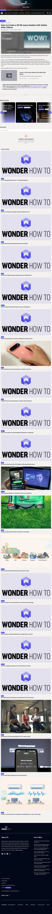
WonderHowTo (3, 10)
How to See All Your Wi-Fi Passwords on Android (41, 841)
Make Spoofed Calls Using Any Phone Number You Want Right (42, 870)
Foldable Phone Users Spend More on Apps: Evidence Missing (16, 401)
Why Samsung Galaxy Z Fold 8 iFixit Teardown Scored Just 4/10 (16, 338)
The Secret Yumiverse (36, 13)
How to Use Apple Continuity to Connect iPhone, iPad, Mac (16, 666)
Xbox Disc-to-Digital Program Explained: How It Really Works (16, 275)
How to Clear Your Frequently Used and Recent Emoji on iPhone (41, 866)
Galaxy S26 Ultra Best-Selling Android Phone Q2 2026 (14, 243)
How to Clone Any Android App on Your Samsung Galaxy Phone (41, 848)
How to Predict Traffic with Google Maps (41, 856)
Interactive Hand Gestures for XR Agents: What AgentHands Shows (18, 464)
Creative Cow (4, 59)
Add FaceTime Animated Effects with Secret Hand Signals (42, 859)
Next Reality (16, 10)
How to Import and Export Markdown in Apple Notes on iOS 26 (17, 634)
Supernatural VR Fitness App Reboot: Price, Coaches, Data (15, 736)
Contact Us (4, 883)
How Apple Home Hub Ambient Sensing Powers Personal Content (17, 697)
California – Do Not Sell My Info (8, 885)
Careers (6, 887)
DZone (48, 904)
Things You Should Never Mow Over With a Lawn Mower (15, 532)
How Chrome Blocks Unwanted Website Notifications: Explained (17, 432)
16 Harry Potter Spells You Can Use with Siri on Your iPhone (41, 852)
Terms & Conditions (6, 878)
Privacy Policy (4, 880)
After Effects (26, 7)
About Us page (19, 850)
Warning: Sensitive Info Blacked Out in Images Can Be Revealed (41, 873)
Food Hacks (21, 13)
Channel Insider (41, 904)
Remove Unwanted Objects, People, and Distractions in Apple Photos (41, 845)
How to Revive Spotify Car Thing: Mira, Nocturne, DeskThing (16, 493)
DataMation (33, 904)
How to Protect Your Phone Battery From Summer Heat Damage (17, 602)
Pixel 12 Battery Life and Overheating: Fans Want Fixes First (16, 369)
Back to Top (5, 895)
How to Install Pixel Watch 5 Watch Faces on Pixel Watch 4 (15, 307)
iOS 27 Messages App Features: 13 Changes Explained (14, 180)
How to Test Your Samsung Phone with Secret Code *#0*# (42, 863)
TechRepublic (20, 904)
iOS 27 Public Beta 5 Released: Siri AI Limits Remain (14, 775)
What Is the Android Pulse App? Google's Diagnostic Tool (15, 212)
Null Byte (21, 10)
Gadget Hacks (9, 10)
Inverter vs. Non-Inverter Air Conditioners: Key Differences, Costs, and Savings (21, 814)
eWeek (26, 904)
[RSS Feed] (10, 854)
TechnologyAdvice (11, 904)
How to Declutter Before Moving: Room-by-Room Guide (15, 570)
